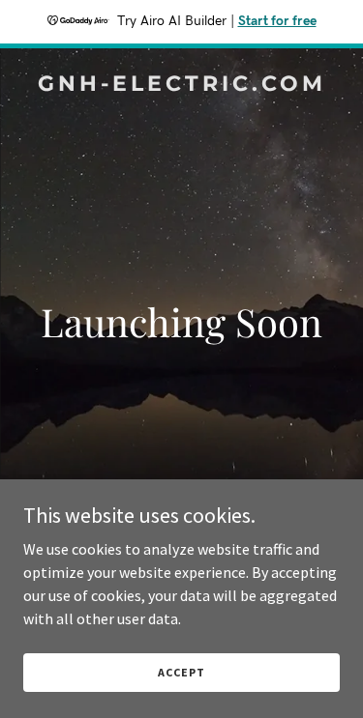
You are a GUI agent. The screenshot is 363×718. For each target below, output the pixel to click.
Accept (181, 672)
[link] (181, 85)
